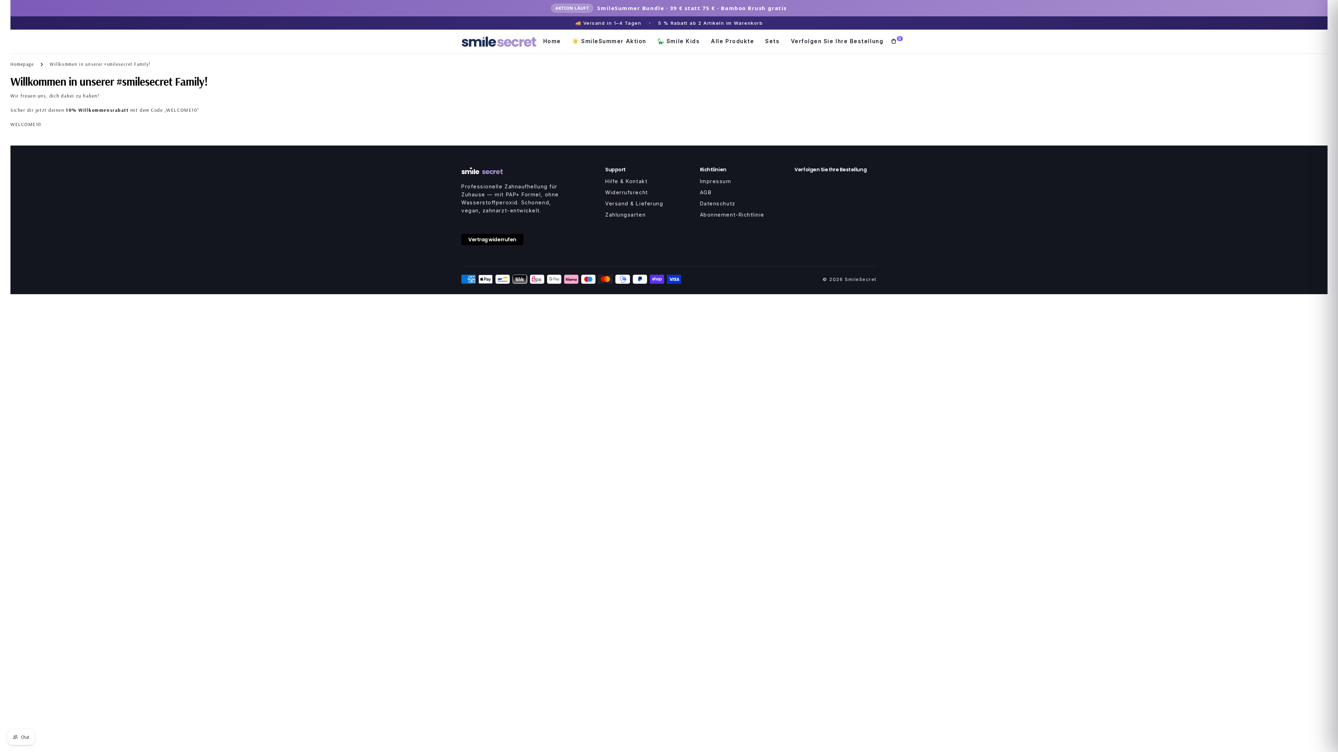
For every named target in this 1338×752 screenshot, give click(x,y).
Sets (772, 41)
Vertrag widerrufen (492, 239)
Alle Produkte (732, 41)
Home (552, 41)
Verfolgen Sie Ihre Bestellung (837, 41)
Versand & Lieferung (634, 203)
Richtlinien (713, 169)
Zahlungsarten (625, 215)
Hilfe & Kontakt (626, 181)
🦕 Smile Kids (679, 41)
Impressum (715, 181)
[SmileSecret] (499, 41)
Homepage (22, 64)
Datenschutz (718, 203)
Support (615, 169)
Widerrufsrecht (626, 192)
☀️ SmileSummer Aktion (609, 41)
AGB (706, 192)
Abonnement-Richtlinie (732, 215)
